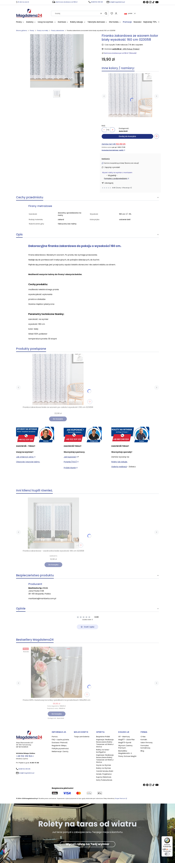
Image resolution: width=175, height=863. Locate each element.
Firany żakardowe (57, 30)
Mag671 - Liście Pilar (126, 739)
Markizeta (106, 159)
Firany (32, 30)
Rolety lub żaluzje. (119, 461)
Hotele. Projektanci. (104, 774)
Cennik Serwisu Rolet (104, 771)
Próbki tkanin (70, 467)
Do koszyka (58, 419)
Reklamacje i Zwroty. (60, 751)
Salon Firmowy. (147, 742)
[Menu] (171, 837)
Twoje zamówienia (81, 736)
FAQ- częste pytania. (60, 739)
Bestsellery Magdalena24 (124, 752)
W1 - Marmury (124, 736)
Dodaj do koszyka (127, 136)
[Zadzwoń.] (35, 435)
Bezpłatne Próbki (103, 736)
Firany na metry (42, 30)
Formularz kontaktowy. (146, 746)
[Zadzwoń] (130, 435)
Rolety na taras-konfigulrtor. (103, 750)
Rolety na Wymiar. (103, 768)
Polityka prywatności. (60, 748)
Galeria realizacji (119, 466)
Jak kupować (70, 457)
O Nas (143, 736)
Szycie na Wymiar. (103, 765)
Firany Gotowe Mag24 (127, 756)
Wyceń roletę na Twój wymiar (87, 844)
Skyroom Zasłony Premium (125, 746)
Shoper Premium (120, 798)
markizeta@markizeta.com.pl (42, 598)
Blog (142, 751)
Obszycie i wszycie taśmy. (28, 461)
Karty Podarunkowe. (104, 780)
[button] (106, 13)
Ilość (103, 125)
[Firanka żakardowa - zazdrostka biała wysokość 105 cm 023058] (53, 523)
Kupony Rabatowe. (104, 777)
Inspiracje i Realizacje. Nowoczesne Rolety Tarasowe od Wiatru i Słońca (105, 743)
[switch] (167, 854)
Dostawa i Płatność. (60, 742)
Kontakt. (144, 739)
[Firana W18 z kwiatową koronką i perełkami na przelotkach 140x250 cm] (56, 672)
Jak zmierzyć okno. (25, 457)
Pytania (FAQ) (70, 461)
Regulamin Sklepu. (59, 745)
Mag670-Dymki (124, 742)
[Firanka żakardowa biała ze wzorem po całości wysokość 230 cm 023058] (130, 95)
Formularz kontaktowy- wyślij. (112, 150)
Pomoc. (55, 736)
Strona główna (21, 30)
